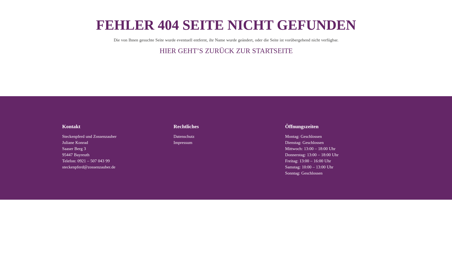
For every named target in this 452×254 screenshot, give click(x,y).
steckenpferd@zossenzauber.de (88, 167)
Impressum (183, 142)
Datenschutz (184, 136)
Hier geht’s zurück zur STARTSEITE (226, 51)
